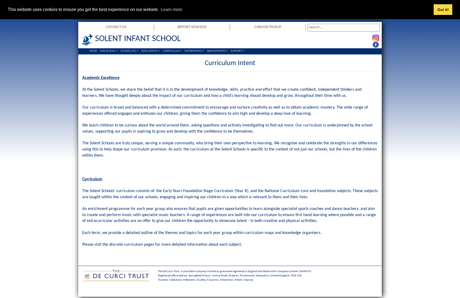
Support (236, 51)
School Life (128, 51)
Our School (108, 51)
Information (193, 51)
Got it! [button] (443, 9)
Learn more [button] (171, 9)
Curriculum (171, 51)
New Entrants (216, 51)
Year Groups (149, 51)
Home (93, 51)
